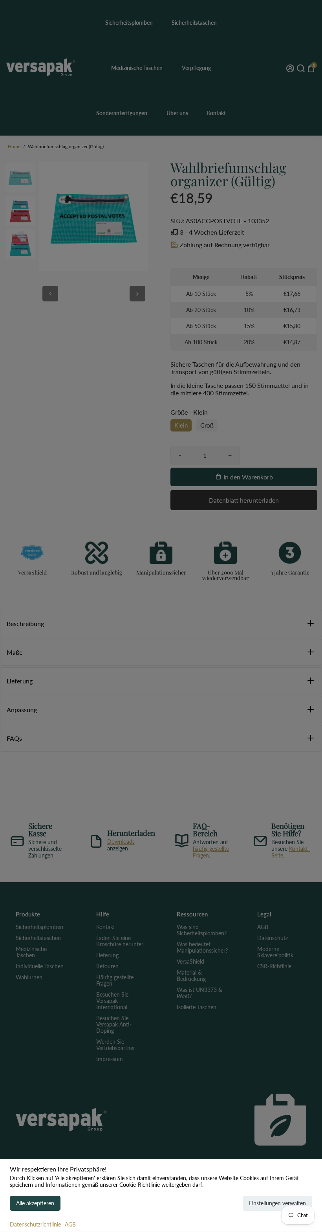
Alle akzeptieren (35, 1203)
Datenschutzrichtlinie (35, 1224)
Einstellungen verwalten (277, 1203)
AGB (70, 1224)
